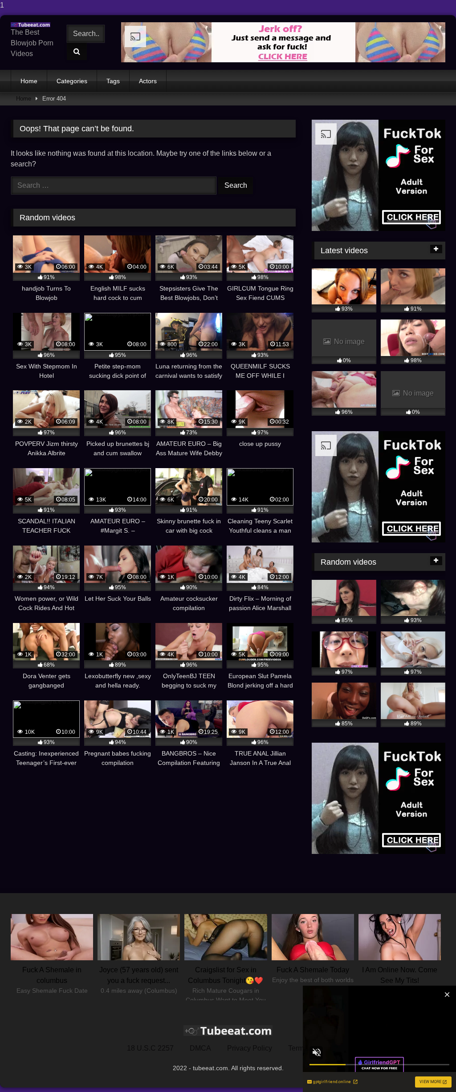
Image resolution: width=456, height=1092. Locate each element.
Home (28, 81)
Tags (113, 81)
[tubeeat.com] (33, 24)
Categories (72, 81)
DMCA (200, 1048)
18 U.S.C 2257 (150, 1048)
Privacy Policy (249, 1048)
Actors (148, 81)
